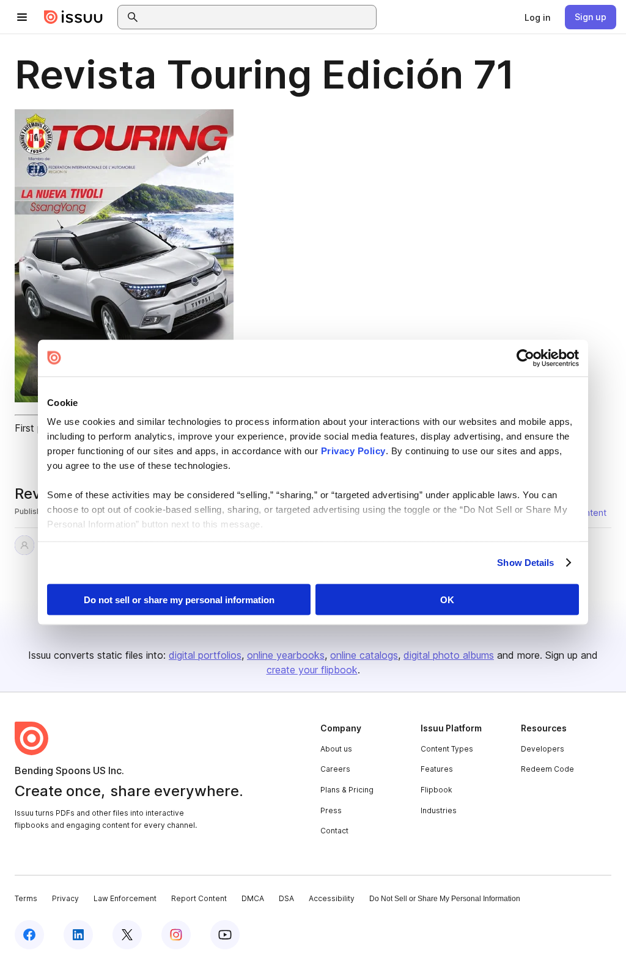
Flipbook (436, 789)
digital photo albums (448, 655)
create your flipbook (312, 670)
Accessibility (332, 898)
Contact (334, 830)
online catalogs (364, 655)
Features (437, 769)
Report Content (199, 898)
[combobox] (258, 17)
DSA (286, 898)
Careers (335, 769)
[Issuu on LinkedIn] (78, 934)
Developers (542, 748)
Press (331, 810)
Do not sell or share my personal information (179, 599)
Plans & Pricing (347, 789)
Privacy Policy (353, 451)
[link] (537, 17)
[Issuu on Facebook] (29, 934)
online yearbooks (286, 655)
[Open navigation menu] (22, 17)
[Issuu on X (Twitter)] (127, 934)
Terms (26, 898)
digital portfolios (205, 655)
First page (37, 428)
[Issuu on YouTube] (225, 934)
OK (447, 599)
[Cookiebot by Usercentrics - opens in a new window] (525, 358)
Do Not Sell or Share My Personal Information (444, 898)
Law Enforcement (125, 898)
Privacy (65, 898)
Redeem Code (547, 769)
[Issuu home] (73, 17)
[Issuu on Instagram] (176, 934)
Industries (439, 810)
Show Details (525, 562)
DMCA (252, 898)
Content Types (447, 748)
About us (336, 748)
